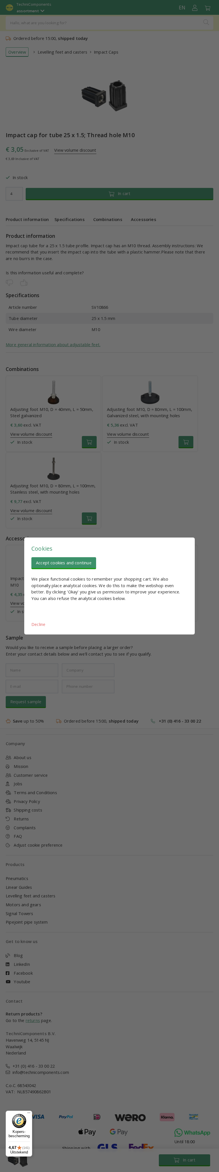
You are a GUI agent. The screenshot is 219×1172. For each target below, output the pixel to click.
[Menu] (28, 1114)
